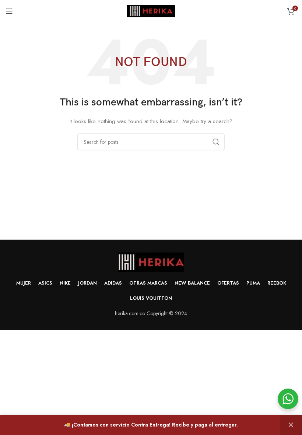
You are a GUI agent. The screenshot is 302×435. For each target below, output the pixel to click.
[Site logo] (151, 10)
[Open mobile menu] (9, 11)
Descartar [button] (291, 425)
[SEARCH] (216, 141)
